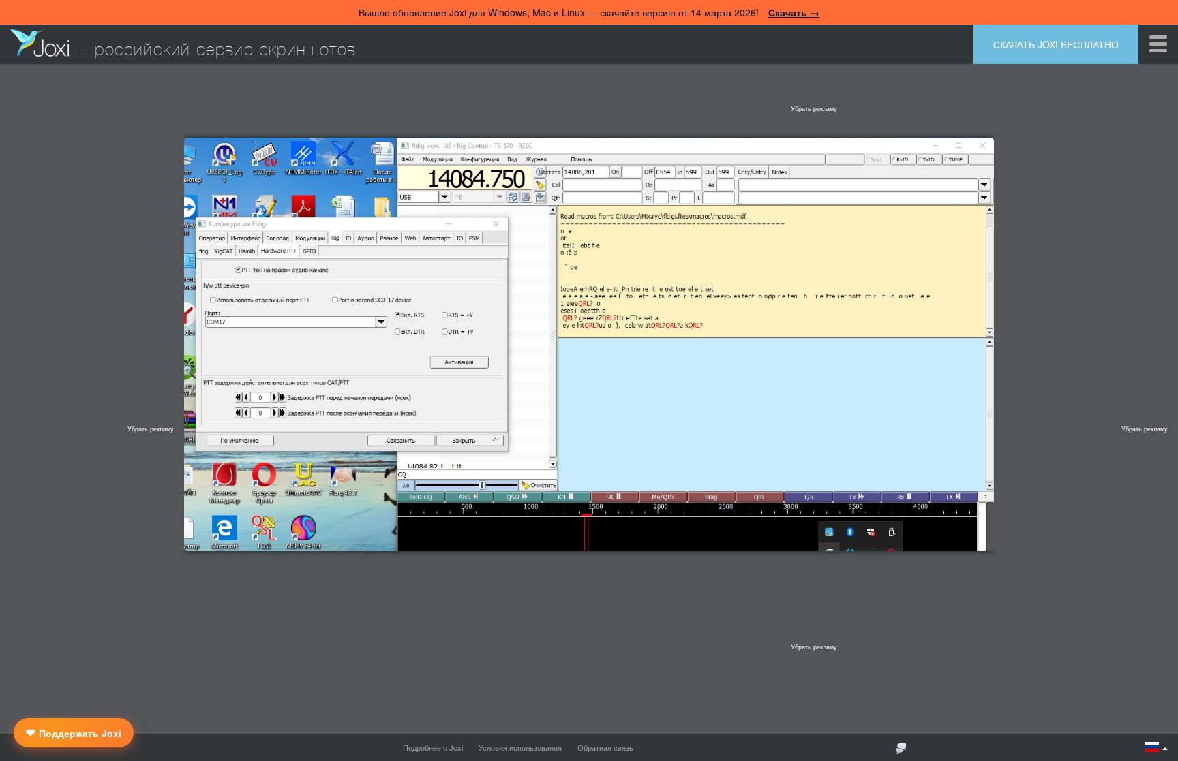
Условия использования (520, 747)
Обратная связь (605, 747)
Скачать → (793, 12)
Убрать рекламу (814, 108)
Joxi (39, 43)
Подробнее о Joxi (433, 747)
